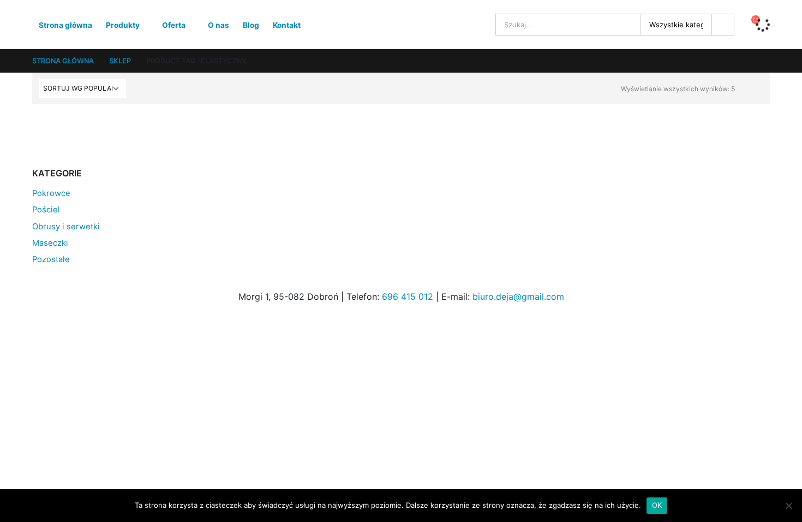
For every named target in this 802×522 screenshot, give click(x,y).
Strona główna (65, 25)
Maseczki (50, 243)
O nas (218, 25)
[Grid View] (745, 87)
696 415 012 (407, 296)
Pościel (46, 210)
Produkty (123, 25)
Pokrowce (51, 193)
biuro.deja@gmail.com (518, 296)
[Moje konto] (476, 24)
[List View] (758, 87)
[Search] (723, 24)
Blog (251, 25)
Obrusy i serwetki (66, 227)
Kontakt (287, 25)
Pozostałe (51, 259)
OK (657, 505)
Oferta (173, 25)
